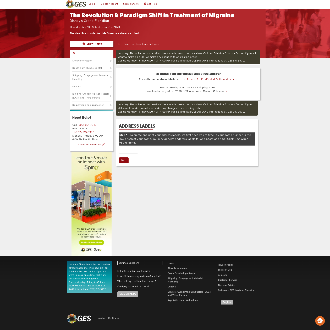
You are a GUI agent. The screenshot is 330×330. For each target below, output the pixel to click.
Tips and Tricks (226, 285)
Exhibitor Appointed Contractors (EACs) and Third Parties (91, 95)
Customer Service (227, 280)
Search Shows (131, 4)
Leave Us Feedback (90, 144)
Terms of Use (225, 270)
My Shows (113, 318)
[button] (320, 321)
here (227, 91)
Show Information (82, 60)
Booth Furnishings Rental (87, 67)
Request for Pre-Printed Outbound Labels (211, 79)
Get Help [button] (151, 4)
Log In (92, 4)
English (227, 302)
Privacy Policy (225, 265)
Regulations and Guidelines (88, 105)
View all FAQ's (128, 294)
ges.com (222, 275)
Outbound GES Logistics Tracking (236, 290)
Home (171, 263)
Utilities (76, 86)
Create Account (109, 4)
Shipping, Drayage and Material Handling (90, 77)
